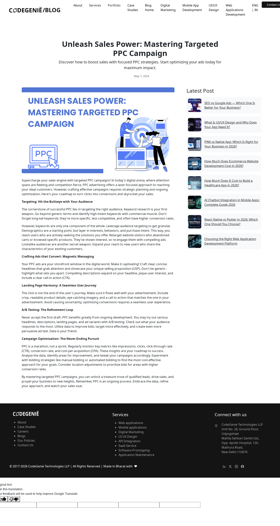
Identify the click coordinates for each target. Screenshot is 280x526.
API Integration (129, 441)
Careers (23, 431)
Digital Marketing (168, 7)
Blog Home (149, 7)
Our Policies (26, 440)
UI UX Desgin (127, 436)
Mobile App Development (192, 7)
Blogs (22, 436)
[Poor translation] (14, 499)
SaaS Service (127, 446)
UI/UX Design (214, 7)
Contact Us (25, 445)
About (78, 5)
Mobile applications (132, 427)
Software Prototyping (134, 450)
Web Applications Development (235, 10)
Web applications (130, 423)
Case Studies (132, 7)
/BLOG (52, 10)
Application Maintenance (136, 455)
